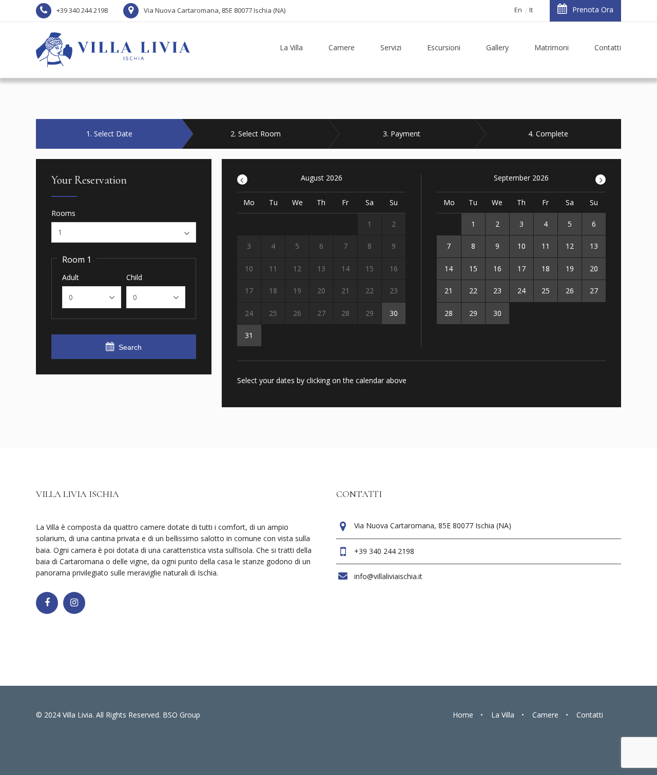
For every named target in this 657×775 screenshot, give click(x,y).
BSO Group (181, 715)
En (518, 9)
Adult (70, 277)
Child (134, 277)
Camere (545, 715)
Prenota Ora (592, 9)
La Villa (502, 715)
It (531, 9)
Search (130, 347)
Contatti (589, 715)
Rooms (63, 213)
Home (463, 715)
